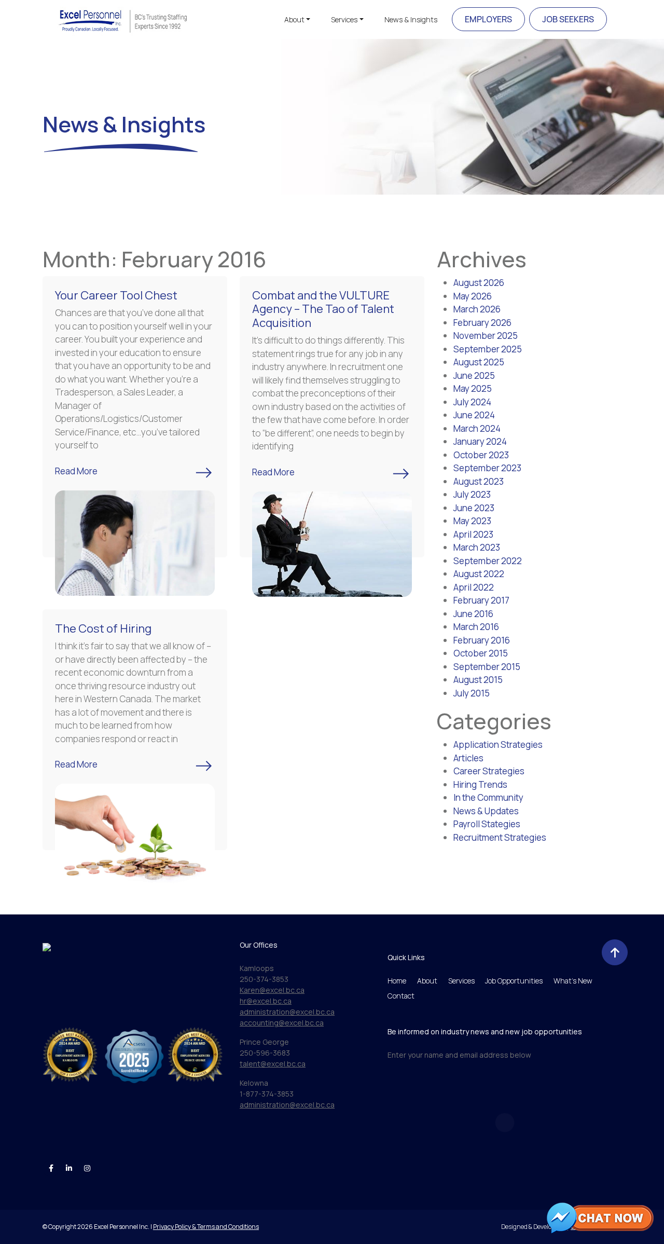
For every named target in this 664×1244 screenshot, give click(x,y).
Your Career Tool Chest (116, 295)
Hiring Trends (480, 784)
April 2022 (473, 587)
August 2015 (478, 680)
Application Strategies (498, 744)
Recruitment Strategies (499, 837)
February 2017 (481, 600)
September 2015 (486, 667)
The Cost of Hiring (103, 628)
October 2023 (481, 455)
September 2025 (487, 349)
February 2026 (482, 323)
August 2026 (478, 283)
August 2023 (478, 481)
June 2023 (473, 508)
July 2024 (472, 402)
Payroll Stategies (486, 824)
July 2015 (471, 693)
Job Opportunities (514, 981)
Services (344, 19)
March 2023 (476, 547)
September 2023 (487, 468)
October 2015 (480, 653)
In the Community (488, 797)
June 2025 (474, 375)
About (294, 19)
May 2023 (472, 521)
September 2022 (487, 561)
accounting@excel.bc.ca (282, 1023)
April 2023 (473, 534)
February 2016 (481, 640)
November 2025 (485, 335)
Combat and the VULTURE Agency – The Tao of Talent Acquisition (323, 309)
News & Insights (410, 19)
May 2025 (472, 388)
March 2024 (477, 428)
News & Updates (486, 811)
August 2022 (478, 574)
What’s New (573, 981)
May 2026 (472, 296)
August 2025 (478, 362)
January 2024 (480, 441)
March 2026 (477, 309)
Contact (401, 996)
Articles (468, 758)
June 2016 (473, 614)
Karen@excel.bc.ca (272, 990)
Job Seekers (568, 19)
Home (397, 981)
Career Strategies (488, 771)
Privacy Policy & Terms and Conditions (206, 1226)
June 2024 (474, 415)
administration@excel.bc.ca (287, 1012)
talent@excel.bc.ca (273, 1064)
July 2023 (472, 494)
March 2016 (476, 627)
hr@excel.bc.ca (266, 1001)
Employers (488, 19)
